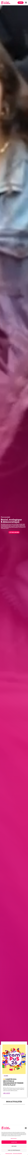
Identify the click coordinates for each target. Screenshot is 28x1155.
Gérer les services (14, 1138)
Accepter (14, 1142)
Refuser (14, 1146)
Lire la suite (6, 1093)
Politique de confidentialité (17, 1153)
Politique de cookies (8, 1153)
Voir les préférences (14, 1150)
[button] (26, 1128)
